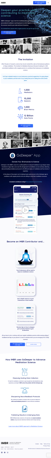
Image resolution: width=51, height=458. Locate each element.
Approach (7, 447)
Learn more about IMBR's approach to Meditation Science (25, 426)
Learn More (33, 344)
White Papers (10, 449)
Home (2, 447)
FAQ (5, 449)
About (12, 447)
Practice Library (19, 449)
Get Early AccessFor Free (39, 2)
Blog (2, 449)
